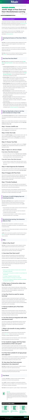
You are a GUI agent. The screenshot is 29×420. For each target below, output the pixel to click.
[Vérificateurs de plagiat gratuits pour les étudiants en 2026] (14, 407)
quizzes (5, 54)
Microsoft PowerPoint (9, 62)
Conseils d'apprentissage (5, 7)
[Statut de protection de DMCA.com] (26, 417)
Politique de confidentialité (21, 418)
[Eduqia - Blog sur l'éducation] (14, 2)
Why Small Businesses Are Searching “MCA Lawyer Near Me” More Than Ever (5, 411)
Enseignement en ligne (11, 7)
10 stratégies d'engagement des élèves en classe (11, 276)
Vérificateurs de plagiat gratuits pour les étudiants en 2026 (14, 411)
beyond (3, 234)
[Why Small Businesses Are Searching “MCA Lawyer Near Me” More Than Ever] (5, 407)
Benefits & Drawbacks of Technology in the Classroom (12, 277)
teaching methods (24, 23)
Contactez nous (26, 418)
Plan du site (15, 418)
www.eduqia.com (11, 417)
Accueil (13, 418)
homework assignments (14, 107)
